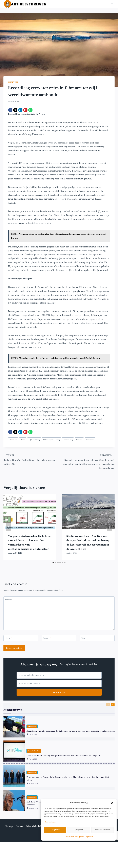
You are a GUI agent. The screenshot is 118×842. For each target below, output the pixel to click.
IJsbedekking (34, 440)
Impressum (89, 837)
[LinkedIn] (20, 110)
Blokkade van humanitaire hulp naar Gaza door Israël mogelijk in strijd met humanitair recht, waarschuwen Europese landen (89, 462)
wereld (79, 440)
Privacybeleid (79, 837)
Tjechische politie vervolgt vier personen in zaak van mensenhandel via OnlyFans (63, 755)
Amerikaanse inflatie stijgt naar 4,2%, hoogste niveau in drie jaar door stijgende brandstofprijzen (70, 730)
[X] (15, 110)
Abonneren (59, 692)
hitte (22, 440)
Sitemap (9, 826)
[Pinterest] (25, 110)
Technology (33, 751)
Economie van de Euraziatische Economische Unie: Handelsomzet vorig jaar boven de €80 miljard (67, 779)
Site (83, 638)
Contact (19, 826)
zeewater (90, 440)
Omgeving (13, 82)
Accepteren (55, 829)
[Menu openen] (112, 4)
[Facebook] (10, 110)
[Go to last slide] (8, 527)
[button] (112, 802)
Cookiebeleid (69, 837)
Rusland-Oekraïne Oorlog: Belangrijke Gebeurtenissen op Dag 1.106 (29, 460)
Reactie (9, 599)
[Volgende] (109, 527)
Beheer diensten (50, 822)
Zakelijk (32, 726)
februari (13, 440)
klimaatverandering (51, 440)
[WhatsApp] (30, 110)
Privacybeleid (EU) (35, 826)
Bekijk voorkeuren (102, 829)
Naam (8, 638)
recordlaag (68, 440)
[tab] (53, 562)
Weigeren (79, 829)
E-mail (47, 638)
